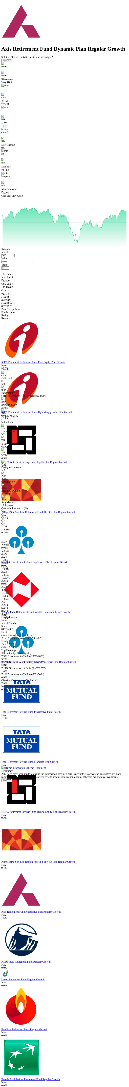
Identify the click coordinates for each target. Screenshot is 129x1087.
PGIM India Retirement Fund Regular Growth (26, 961)
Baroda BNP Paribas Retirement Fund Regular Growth (30, 1079)
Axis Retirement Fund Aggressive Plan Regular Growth (31, 911)
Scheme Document (35, 767)
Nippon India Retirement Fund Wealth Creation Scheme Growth (35, 612)
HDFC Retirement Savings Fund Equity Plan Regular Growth (34, 462)
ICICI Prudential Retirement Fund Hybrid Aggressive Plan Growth (36, 412)
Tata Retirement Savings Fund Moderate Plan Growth (29, 761)
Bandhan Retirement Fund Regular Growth (24, 1029)
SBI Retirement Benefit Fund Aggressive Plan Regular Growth (34, 562)
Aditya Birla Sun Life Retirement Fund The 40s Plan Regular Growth (38, 861)
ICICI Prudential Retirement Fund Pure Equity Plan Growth (33, 362)
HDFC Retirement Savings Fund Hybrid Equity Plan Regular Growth (38, 811)
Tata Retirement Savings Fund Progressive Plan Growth (31, 711)
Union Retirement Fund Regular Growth (23, 979)
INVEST (7, 60)
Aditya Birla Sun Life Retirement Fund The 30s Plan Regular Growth (38, 512)
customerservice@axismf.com (17, 635)
